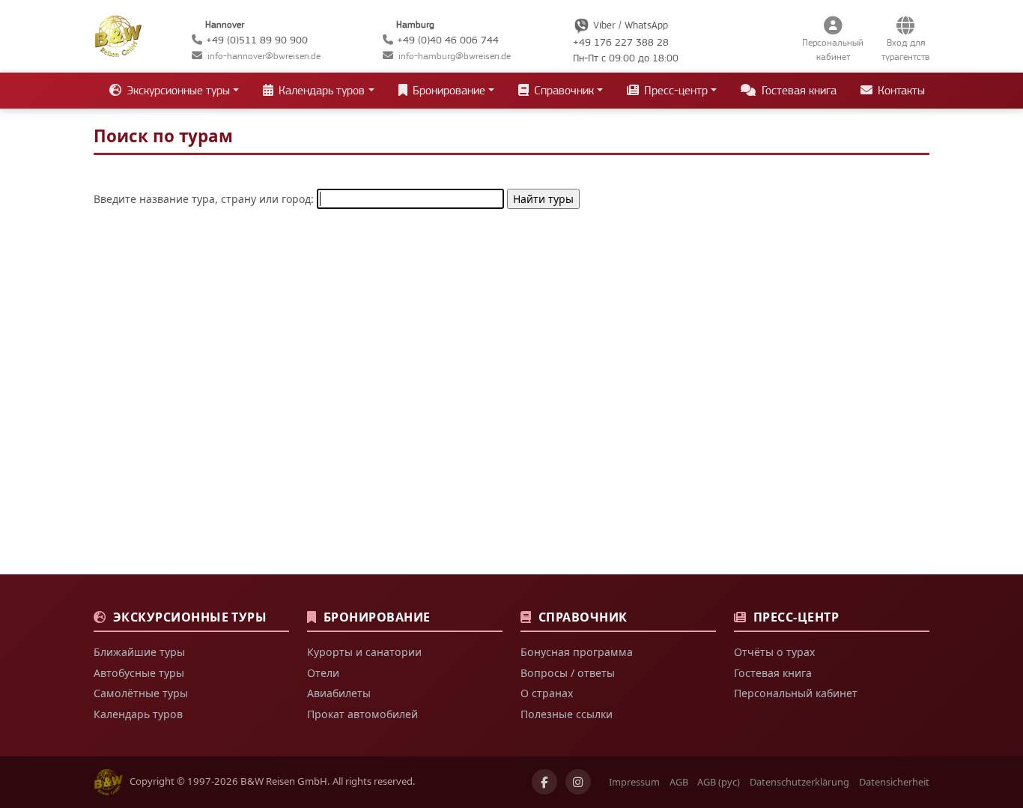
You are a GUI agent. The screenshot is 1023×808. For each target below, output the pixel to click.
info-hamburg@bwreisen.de (454, 55)
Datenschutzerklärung (799, 782)
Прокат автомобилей (362, 714)
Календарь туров (138, 714)
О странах (546, 693)
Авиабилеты (339, 693)
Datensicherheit (894, 782)
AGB (679, 782)
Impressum (634, 782)
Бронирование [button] (447, 90)
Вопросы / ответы (567, 673)
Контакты (900, 90)
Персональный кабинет (795, 693)
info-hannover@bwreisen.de (264, 55)
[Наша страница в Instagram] (578, 782)
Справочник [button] (562, 90)
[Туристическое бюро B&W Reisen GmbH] (118, 34)
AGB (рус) (718, 782)
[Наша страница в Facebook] (544, 782)
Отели (323, 673)
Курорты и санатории (364, 652)
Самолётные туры (141, 693)
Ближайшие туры (139, 652)
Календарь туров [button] (320, 90)
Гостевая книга (798, 90)
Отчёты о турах (774, 652)
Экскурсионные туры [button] (177, 90)
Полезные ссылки (566, 714)
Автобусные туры (139, 673)
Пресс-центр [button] (674, 90)
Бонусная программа (576, 652)
